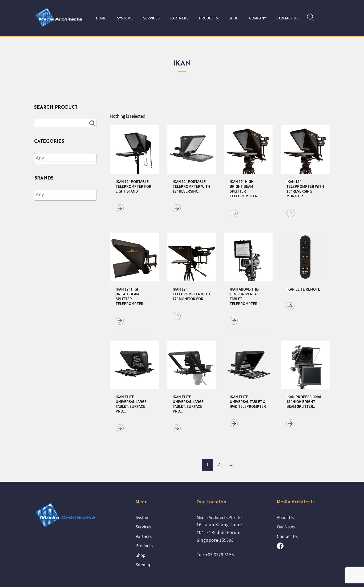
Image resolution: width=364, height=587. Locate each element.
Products (208, 18)
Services (151, 18)
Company (257, 18)
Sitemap (143, 565)
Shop (140, 555)
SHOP (233, 18)
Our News (286, 527)
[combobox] (65, 158)
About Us (285, 517)
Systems (124, 18)
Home (101, 18)
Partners (179, 18)
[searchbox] (71, 158)
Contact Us (287, 18)
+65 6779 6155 (219, 555)
